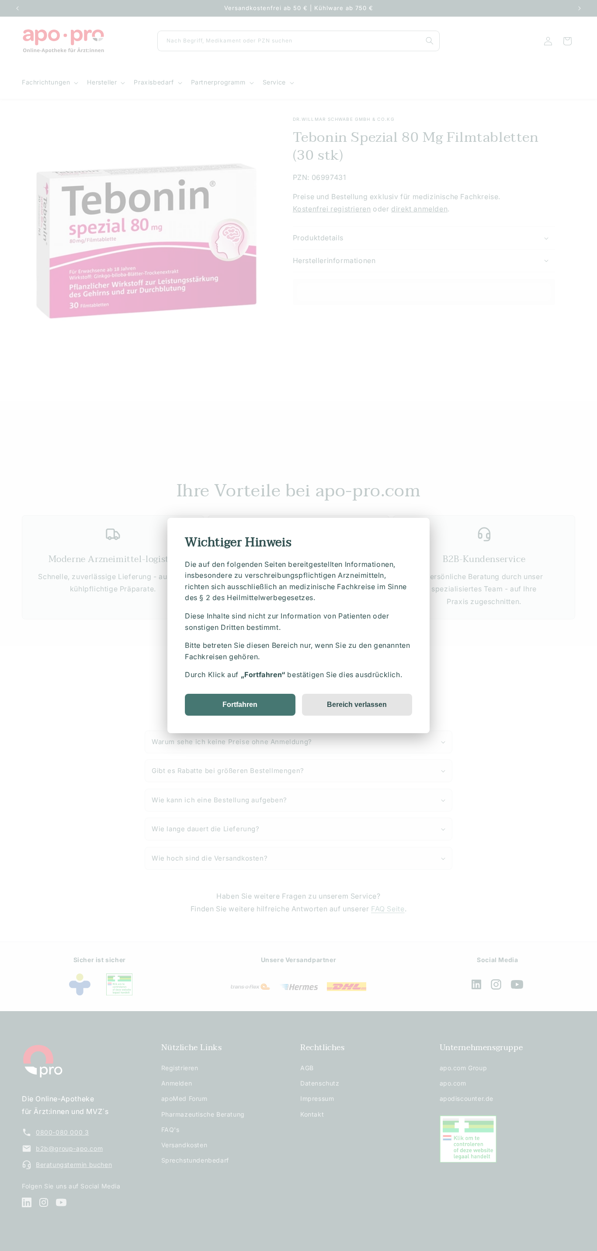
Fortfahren (239, 704)
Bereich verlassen (357, 704)
